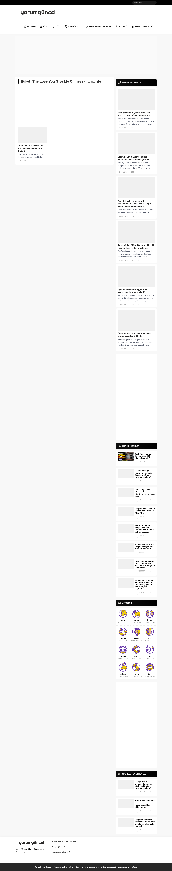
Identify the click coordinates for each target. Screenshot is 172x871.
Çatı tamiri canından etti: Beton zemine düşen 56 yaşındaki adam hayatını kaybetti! (144, 584)
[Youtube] (129, 2)
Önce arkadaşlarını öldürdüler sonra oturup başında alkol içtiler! (134, 334)
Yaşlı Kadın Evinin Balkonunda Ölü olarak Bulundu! (143, 456)
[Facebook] (117, 2)
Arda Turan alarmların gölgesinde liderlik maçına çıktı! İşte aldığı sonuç (145, 804)
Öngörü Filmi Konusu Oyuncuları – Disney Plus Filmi (145, 511)
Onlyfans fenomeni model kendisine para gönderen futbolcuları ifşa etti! (145, 823)
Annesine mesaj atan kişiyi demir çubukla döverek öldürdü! (144, 546)
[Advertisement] (86, 55)
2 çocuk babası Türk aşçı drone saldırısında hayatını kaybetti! (132, 290)
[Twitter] (121, 2)
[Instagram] (125, 2)
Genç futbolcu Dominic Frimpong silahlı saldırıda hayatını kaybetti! (143, 785)
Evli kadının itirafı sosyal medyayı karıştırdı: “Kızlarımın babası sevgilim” (144, 528)
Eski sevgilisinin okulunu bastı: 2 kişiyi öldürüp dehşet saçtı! (145, 493)
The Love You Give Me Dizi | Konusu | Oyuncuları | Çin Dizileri (31, 148)
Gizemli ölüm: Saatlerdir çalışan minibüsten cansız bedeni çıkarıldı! (134, 158)
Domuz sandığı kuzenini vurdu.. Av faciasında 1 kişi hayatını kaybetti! (144, 474)
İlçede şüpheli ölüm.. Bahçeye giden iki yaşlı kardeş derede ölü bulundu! (136, 246)
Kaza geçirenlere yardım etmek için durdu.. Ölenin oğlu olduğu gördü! (134, 114)
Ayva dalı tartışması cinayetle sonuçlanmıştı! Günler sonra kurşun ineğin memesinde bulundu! (134, 204)
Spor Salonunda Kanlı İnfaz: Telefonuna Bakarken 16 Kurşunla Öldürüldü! (145, 564)
